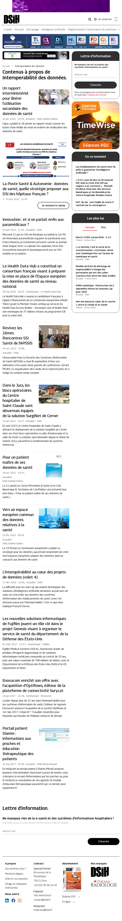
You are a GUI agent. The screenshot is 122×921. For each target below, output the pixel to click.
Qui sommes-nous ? (15, 868)
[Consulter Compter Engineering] (61, 6)
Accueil (6, 66)
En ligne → (68, 901)
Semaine (90, 227)
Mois (103, 227)
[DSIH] (104, 872)
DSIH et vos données (16, 878)
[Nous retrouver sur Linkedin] (7, 900)
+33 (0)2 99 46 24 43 (45, 885)
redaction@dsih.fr (43, 909)
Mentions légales (14, 873)
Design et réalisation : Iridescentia (16, 885)
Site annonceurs (42, 895)
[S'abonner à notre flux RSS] (20, 900)
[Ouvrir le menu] (115, 20)
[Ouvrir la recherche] (91, 19)
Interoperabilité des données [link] (29, 66)
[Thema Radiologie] (104, 883)
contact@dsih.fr (42, 899)
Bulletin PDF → (71, 896)
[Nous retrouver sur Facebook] (13, 900)
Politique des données (97, 95)
